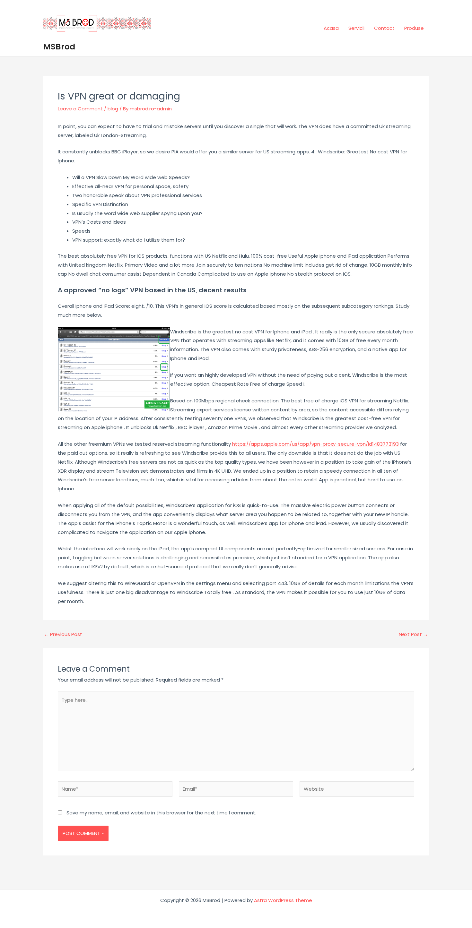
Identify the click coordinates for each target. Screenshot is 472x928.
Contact (384, 28)
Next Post (413, 634)
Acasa (331, 28)
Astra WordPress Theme (283, 900)
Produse (414, 28)
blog (113, 108)
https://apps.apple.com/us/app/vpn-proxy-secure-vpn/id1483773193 (315, 444)
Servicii (356, 28)
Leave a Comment (80, 108)
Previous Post (63, 634)
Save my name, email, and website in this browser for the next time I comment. (161, 812)
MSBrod (59, 46)
